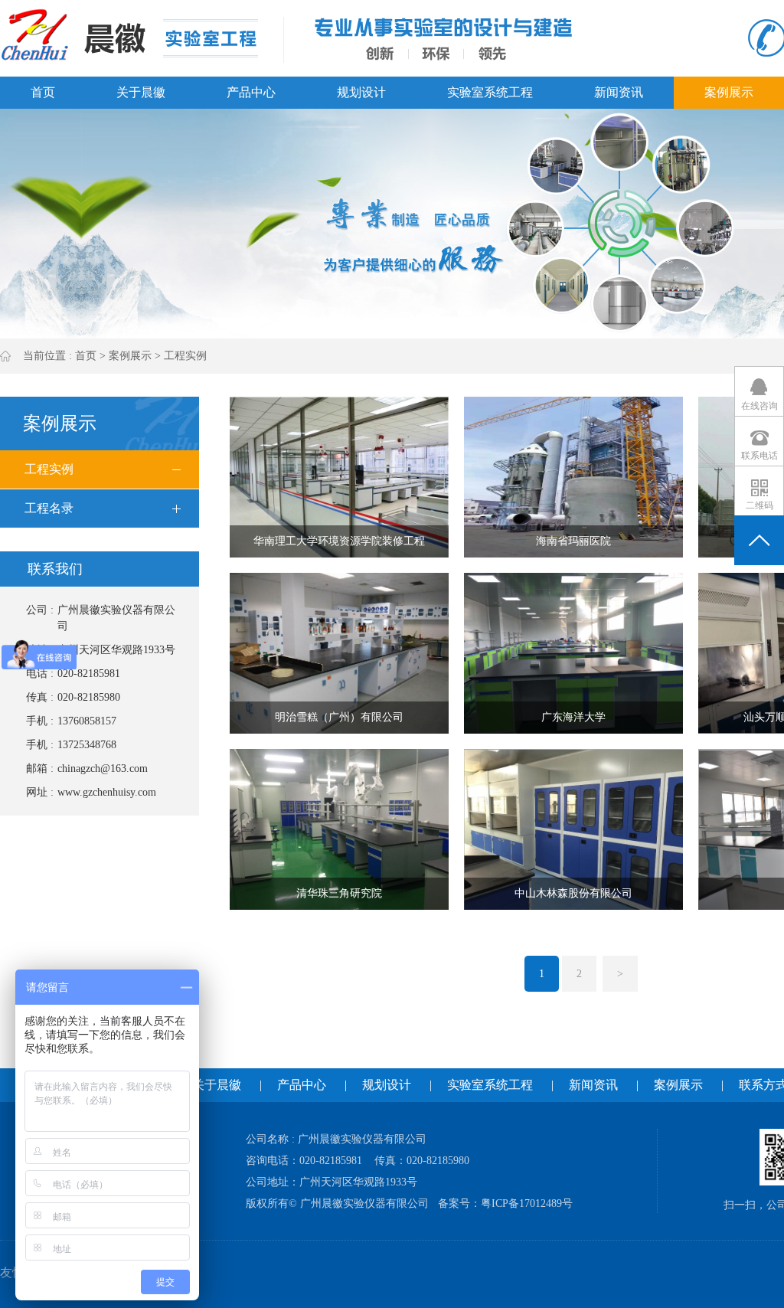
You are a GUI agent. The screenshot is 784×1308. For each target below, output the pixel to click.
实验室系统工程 (490, 92)
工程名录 (49, 508)
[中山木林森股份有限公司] (573, 828)
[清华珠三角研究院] (339, 828)
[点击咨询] (759, 391)
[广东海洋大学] (573, 652)
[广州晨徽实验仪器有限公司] (129, 34)
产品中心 (251, 92)
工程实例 (185, 355)
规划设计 (361, 92)
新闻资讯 (618, 92)
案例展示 (728, 92)
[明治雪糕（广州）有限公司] (339, 652)
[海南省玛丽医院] (573, 476)
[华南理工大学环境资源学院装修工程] (339, 476)
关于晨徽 (140, 92)
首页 (43, 92)
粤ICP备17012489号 (527, 1203)
